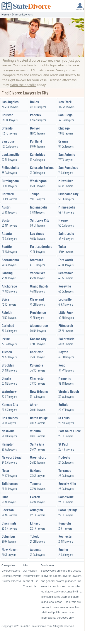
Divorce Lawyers (11, 575)
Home (5, 14)
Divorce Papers (11, 570)
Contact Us (29, 586)
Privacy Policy (31, 575)
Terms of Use (30, 581)
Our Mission (30, 570)
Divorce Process (11, 581)
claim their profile (23, 84)
